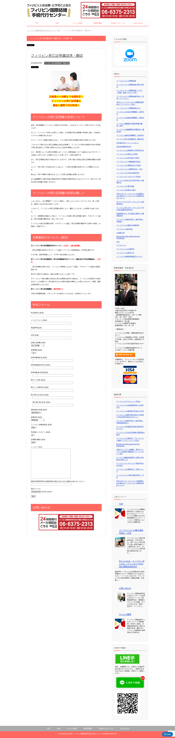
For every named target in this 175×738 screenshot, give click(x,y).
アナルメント (121, 245)
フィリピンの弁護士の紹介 (126, 190)
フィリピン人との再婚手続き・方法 (129, 169)
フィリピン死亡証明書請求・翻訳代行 (57, 63)
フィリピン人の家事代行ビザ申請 (128, 165)
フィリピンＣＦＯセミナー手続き (128, 177)
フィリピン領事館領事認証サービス (129, 256)
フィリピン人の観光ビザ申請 (127, 154)
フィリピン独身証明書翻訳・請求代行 (130, 135)
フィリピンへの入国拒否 (125, 249)
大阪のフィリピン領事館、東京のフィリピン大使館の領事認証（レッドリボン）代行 (130, 452)
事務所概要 (98, 23)
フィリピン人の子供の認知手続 (127, 173)
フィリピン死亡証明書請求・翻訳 (57, 55)
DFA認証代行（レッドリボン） (127, 143)
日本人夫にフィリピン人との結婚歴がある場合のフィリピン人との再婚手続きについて (130, 196)
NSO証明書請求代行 (123, 146)
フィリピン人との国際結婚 (126, 81)
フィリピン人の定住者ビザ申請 (127, 158)
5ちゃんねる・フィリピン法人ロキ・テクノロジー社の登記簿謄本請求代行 (131, 564)
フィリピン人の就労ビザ (125, 253)
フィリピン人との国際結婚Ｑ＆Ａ (128, 108)
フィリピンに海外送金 (124, 229)
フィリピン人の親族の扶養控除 (127, 225)
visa (117, 242)
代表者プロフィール (118, 23)
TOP (37, 23)
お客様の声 (120, 233)
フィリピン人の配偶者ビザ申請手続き (130, 150)
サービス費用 (77, 23)
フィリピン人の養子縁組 (125, 186)
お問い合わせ (138, 23)
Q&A (57, 23)
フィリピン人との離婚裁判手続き (128, 162)
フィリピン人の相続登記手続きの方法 (130, 411)
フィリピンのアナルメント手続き (128, 401)
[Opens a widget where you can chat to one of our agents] (167, 734)
